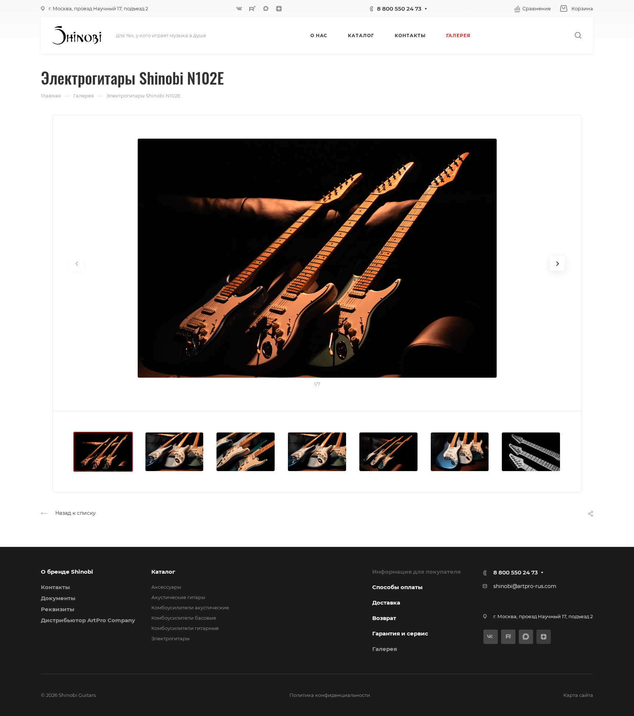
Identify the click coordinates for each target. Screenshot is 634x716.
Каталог (163, 571)
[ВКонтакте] (239, 8)
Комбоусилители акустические (190, 607)
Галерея (384, 648)
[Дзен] (279, 8)
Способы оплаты (397, 587)
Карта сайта (578, 695)
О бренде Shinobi (67, 571)
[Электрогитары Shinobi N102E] (317, 258)
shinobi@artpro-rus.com (524, 586)
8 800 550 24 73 (399, 8)
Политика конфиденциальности (329, 695)
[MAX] (266, 8)
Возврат (384, 618)
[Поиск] (577, 35)
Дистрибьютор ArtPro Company (88, 620)
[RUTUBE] (252, 8)
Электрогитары (170, 638)
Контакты (55, 587)
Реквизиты (57, 609)
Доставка (386, 602)
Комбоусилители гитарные (185, 628)
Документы (58, 598)
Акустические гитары (178, 597)
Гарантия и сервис (400, 633)
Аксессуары (166, 587)
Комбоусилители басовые (183, 618)
